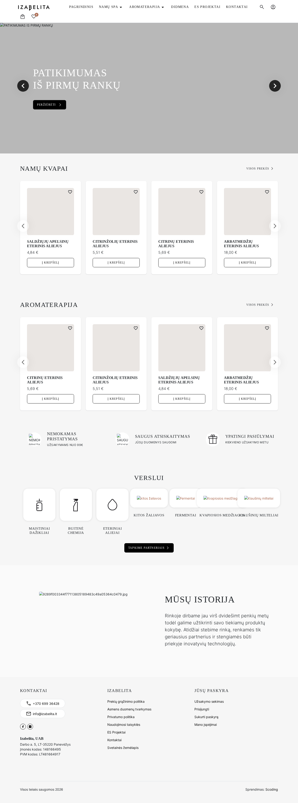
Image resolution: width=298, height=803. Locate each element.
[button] (261, 6)
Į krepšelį (50, 262)
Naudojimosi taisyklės (123, 725)
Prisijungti (201, 709)
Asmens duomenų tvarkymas (129, 709)
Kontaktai (114, 740)
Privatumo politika (121, 717)
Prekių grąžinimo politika (126, 701)
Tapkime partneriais (146, 547)
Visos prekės (257, 168)
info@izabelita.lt (45, 714)
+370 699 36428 (46, 704)
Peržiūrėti (46, 104)
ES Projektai (116, 732)
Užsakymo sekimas (209, 701)
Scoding (271, 789)
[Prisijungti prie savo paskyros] (273, 6)
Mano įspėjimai (205, 725)
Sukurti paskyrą (206, 717)
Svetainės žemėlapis (123, 748)
